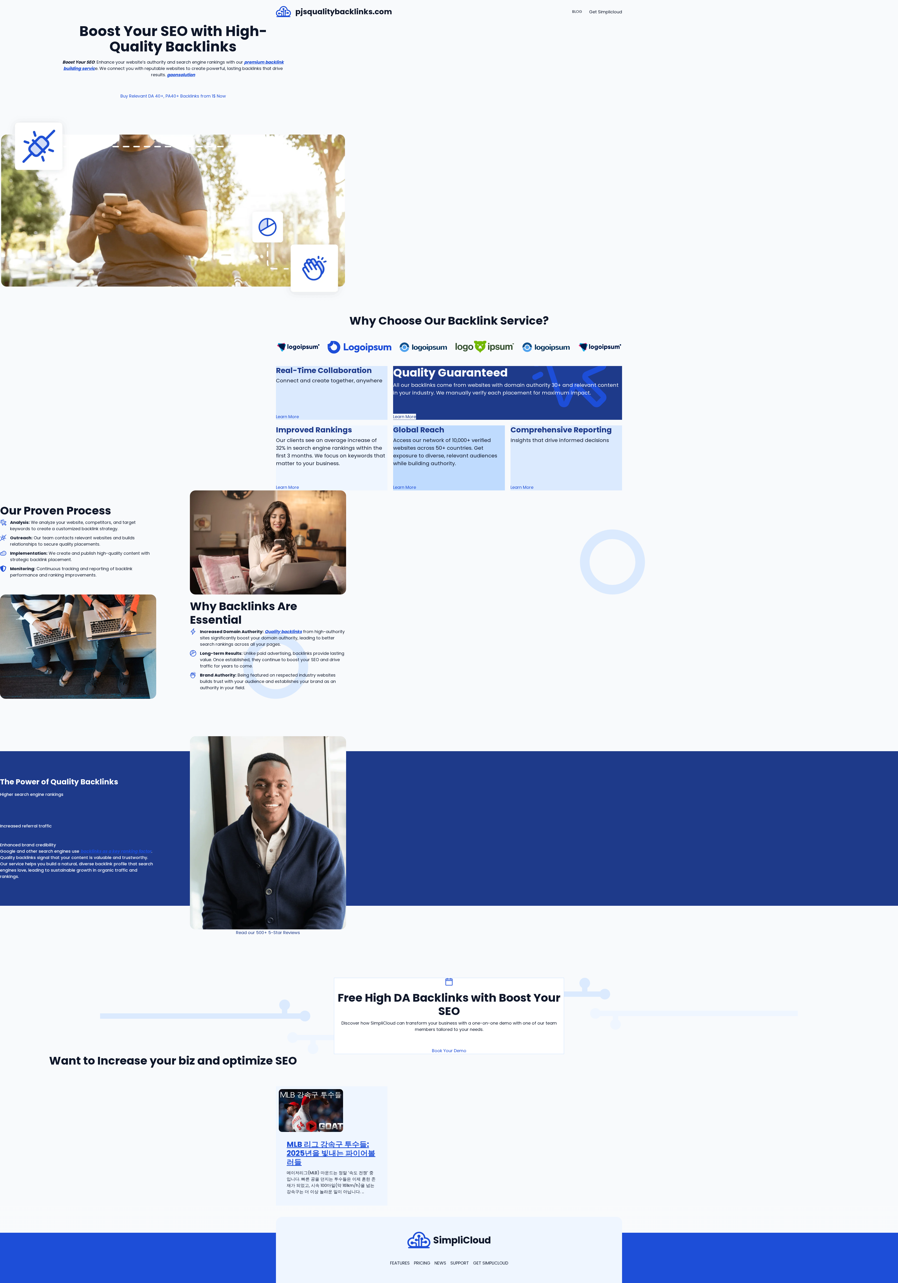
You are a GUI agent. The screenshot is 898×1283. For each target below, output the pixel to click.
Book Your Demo (449, 1051)
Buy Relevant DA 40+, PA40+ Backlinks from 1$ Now (173, 96)
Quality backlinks (283, 631)
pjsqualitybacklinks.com (343, 11)
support (459, 1263)
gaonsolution (181, 75)
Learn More (404, 417)
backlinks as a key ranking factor (115, 851)
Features (400, 1263)
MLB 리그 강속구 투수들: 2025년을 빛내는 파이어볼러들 (331, 1153)
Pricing (422, 1263)
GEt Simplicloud (490, 1263)
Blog (577, 11)
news (440, 1263)
